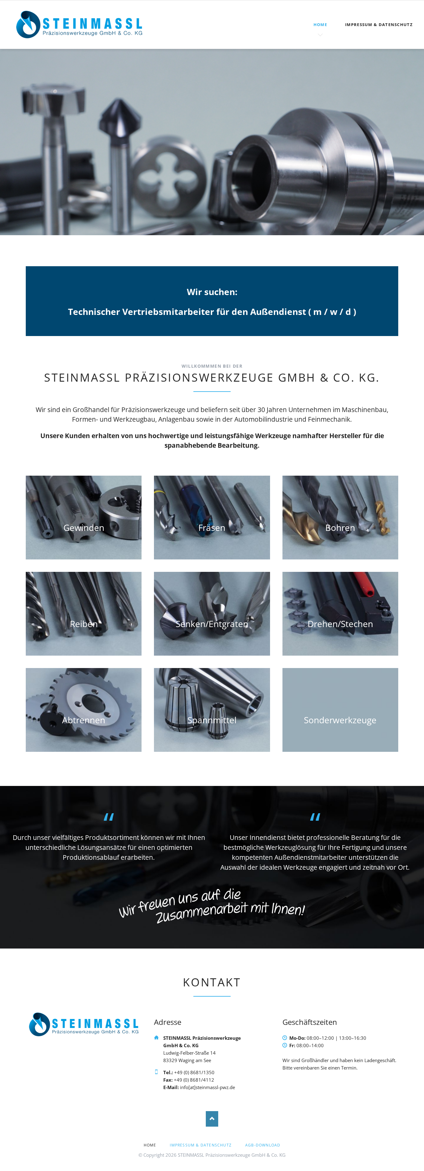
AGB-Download (262, 1145)
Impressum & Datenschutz (379, 24)
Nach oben (212, 1119)
